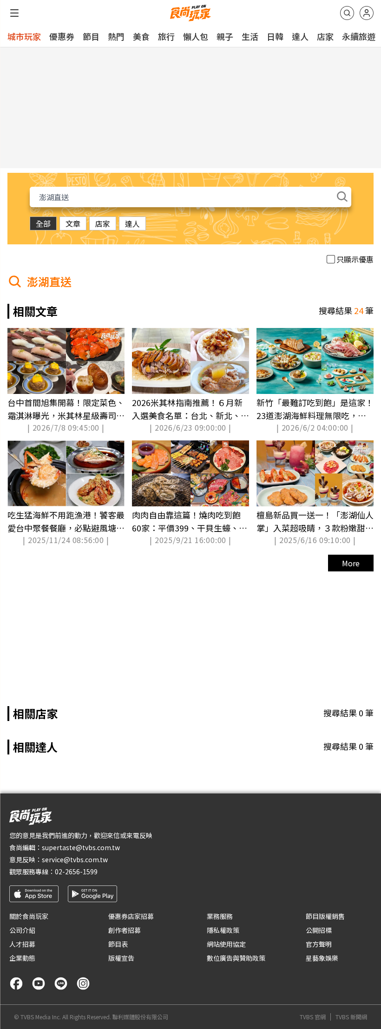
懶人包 (195, 36)
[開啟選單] (14, 13)
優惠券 (61, 36)
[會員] (367, 13)
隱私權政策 (223, 930)
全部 (43, 223)
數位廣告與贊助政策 (236, 958)
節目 (91, 36)
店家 (325, 36)
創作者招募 (124, 930)
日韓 (275, 36)
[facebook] (16, 983)
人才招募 (22, 944)
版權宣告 (121, 958)
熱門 (116, 36)
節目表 (118, 944)
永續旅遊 (358, 36)
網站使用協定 (226, 944)
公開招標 (319, 930)
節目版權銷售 (325, 916)
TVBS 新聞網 (351, 1017)
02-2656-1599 (76, 871)
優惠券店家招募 (131, 916)
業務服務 (220, 916)
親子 (225, 36)
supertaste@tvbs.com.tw (81, 847)
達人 (300, 36)
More (351, 563)
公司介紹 (22, 930)
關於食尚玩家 (28, 916)
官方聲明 (319, 944)
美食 (141, 36)
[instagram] (83, 983)
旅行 (166, 36)
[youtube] (39, 983)
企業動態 (22, 958)
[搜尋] (347, 13)
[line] (61, 983)
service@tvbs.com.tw (75, 859)
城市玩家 (24, 36)
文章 (73, 223)
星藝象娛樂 (322, 958)
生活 (250, 36)
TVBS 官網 (313, 1017)
